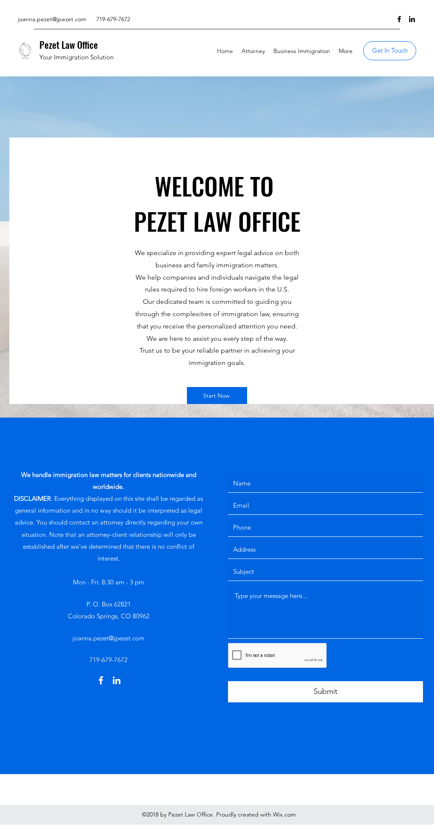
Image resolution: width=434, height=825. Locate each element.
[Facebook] (399, 19)
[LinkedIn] (412, 19)
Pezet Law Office (68, 44)
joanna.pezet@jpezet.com (52, 19)
